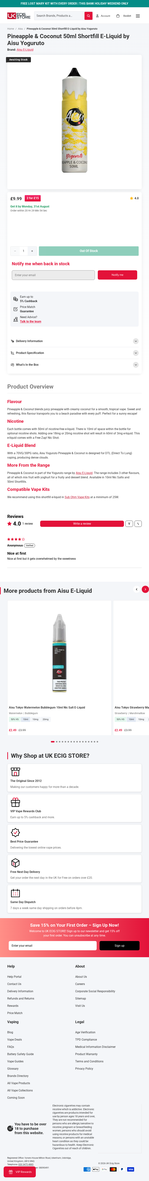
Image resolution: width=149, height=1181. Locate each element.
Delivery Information (20, 991)
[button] (132, 198)
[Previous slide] (136, 589)
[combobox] (55, 15)
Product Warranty (86, 1054)
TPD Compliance (86, 1039)
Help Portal (14, 976)
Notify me (117, 274)
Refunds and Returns (20, 998)
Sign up (119, 945)
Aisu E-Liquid (84, 473)
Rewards (12, 1006)
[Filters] (129, 524)
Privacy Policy (84, 1068)
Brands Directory (18, 1076)
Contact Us (14, 984)
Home (10, 28)
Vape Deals (14, 1039)
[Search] (88, 16)
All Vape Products (18, 1083)
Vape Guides (15, 1061)
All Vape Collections (20, 1090)
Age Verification (85, 1032)
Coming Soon (16, 1097)
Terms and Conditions (89, 1061)
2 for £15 (33, 198)
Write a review (82, 523)
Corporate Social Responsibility (95, 991)
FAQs (10, 1047)
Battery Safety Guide (20, 1054)
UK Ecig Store (112, 1163)
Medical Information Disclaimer (95, 1047)
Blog (10, 1032)
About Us (81, 976)
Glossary (13, 1068)
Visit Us (80, 1006)
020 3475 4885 (25, 1164)
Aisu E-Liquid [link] (25, 49)
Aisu (20, 28)
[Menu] (138, 16)
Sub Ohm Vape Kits (77, 497)
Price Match (15, 1013)
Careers (80, 984)
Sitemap (80, 998)
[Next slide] (145, 589)
